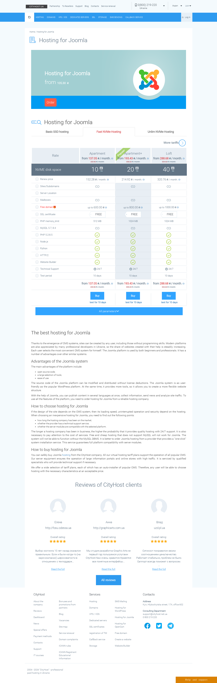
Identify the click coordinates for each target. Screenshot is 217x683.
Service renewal (108, 6)
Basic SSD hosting (57, 131)
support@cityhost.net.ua (155, 614)
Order (50, 102)
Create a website (123, 639)
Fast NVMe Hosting (109, 131)
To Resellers (67, 6)
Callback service (134, 17)
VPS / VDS (62, 17)
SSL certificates (96, 626)
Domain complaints (68, 639)
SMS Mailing (121, 601)
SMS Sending (116, 17)
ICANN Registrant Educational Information (67, 655)
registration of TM (98, 633)
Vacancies (64, 620)
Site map (63, 626)
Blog (87, 6)
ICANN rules (65, 645)
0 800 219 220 (150, 617)
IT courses (39, 655)
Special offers (40, 630)
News (36, 623)
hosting (66, 454)
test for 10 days (98, 302)
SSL (93, 17)
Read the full (58, 569)
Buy (97, 295)
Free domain (121, 633)
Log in (187, 17)
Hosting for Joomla (124, 617)
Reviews (38, 611)
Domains (51, 17)
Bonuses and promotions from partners (67, 604)
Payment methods (43, 636)
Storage (102, 17)
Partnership (55, 6)
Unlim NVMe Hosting (161, 131)
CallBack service (97, 639)
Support (78, 6)
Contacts (95, 6)
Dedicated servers (79, 17)
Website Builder (122, 645)
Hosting (40, 17)
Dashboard (39, 617)
